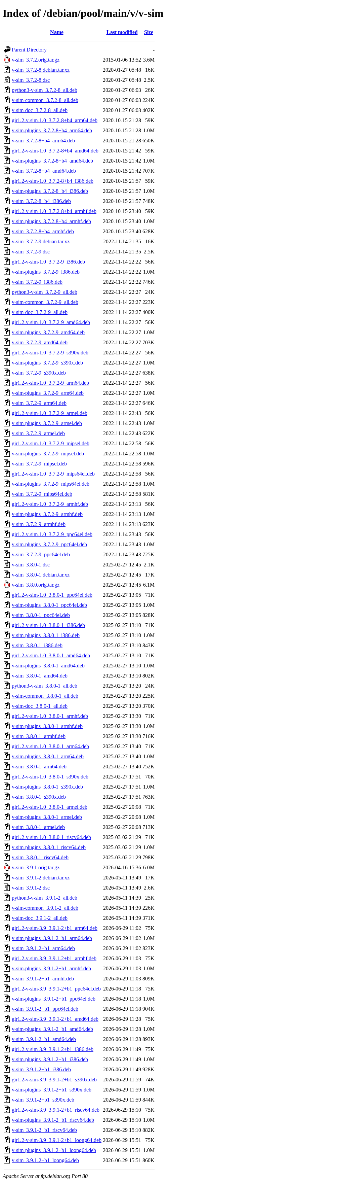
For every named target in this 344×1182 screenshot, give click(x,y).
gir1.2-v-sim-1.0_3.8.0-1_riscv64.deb (51, 837)
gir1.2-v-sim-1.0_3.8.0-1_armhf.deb (50, 716)
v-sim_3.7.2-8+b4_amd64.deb (44, 171)
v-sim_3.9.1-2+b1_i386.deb (41, 1069)
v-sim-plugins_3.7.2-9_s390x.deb (47, 363)
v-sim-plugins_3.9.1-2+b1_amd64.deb (52, 1029)
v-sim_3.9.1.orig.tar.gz (35, 867)
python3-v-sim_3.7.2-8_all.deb (44, 90)
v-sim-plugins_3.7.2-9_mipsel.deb (48, 453)
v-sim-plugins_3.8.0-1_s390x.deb (47, 787)
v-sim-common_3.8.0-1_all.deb (45, 696)
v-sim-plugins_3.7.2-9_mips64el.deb (50, 484)
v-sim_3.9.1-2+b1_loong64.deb (45, 1160)
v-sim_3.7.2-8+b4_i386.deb (41, 201)
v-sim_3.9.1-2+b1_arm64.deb (43, 948)
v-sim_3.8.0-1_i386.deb (37, 645)
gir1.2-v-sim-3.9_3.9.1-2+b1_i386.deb (52, 1049)
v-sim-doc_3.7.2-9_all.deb (40, 312)
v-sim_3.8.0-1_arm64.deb (39, 766)
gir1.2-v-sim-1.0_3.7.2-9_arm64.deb (50, 383)
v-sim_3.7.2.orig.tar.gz (35, 60)
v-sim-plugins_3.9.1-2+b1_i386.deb (50, 1059)
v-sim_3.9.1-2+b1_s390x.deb (43, 1100)
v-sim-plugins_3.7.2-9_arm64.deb (48, 393)
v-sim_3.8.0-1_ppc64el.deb (41, 615)
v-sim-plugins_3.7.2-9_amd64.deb (48, 332)
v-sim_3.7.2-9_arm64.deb (39, 403)
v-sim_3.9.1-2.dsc (31, 888)
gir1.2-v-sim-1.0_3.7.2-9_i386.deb (48, 262)
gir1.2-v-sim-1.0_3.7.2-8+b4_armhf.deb (54, 211)
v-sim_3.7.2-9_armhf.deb (39, 524)
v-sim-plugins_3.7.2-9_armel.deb (47, 423)
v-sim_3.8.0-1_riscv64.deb (40, 857)
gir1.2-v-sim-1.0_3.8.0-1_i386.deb (48, 625)
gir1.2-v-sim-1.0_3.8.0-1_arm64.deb (50, 746)
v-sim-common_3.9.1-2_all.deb (45, 908)
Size (148, 32)
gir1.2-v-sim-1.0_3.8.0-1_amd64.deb (51, 655)
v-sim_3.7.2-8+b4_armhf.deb (43, 231)
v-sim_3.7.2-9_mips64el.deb (42, 494)
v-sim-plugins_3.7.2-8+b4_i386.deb (50, 191)
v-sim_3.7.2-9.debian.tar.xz (41, 241)
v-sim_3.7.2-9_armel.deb (38, 433)
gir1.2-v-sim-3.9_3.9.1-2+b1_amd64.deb (55, 1019)
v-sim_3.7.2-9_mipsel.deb (39, 463)
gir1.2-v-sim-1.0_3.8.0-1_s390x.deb (50, 776)
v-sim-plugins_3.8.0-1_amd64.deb (48, 665)
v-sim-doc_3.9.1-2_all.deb (40, 918)
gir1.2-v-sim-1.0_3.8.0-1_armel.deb (49, 807)
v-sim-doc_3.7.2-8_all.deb (40, 110)
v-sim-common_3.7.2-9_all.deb (45, 302)
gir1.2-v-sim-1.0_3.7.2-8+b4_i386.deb (52, 181)
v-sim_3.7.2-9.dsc (31, 251)
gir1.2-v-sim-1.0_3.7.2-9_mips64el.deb (53, 474)
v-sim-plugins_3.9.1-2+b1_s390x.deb (51, 1089)
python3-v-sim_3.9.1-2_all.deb (44, 898)
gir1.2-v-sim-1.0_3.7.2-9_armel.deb (49, 413)
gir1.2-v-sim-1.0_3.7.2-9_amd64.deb (51, 322)
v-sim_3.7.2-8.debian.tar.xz (41, 70)
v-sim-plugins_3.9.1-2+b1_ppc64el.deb (53, 999)
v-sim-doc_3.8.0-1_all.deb (40, 706)
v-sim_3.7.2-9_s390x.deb (39, 373)
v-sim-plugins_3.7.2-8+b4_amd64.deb (52, 161)
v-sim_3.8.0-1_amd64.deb (40, 676)
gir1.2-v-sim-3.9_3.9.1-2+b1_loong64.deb (56, 1140)
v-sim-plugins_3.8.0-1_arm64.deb (48, 756)
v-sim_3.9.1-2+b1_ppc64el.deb (45, 1009)
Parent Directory (29, 50)
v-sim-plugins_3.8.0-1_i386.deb (46, 635)
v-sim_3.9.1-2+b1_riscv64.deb (44, 1130)
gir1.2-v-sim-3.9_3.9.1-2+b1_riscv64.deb (55, 1110)
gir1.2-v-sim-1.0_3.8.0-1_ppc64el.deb (52, 595)
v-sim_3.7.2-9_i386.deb (37, 282)
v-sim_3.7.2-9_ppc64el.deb (41, 554)
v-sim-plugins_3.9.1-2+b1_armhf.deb (51, 968)
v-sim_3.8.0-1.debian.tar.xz (41, 575)
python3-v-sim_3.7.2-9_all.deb (44, 292)
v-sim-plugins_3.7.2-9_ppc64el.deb (49, 544)
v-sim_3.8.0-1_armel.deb (38, 827)
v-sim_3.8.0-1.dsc (31, 564)
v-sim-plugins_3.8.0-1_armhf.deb (47, 726)
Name (56, 32)
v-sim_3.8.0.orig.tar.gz (35, 585)
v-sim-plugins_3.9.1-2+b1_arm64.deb (52, 938)
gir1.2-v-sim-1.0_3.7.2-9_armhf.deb (50, 504)
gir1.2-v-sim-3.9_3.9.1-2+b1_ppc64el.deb (56, 989)
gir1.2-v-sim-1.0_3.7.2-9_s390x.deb (50, 352)
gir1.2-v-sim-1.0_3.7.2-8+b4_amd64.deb (55, 150)
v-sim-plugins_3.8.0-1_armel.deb (47, 817)
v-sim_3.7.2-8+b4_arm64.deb (43, 140)
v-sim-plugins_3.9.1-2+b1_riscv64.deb (53, 1120)
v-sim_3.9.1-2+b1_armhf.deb (43, 978)
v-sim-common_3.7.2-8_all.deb (45, 100)
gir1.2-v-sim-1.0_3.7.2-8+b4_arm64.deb (54, 120)
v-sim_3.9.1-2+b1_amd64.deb (44, 1039)
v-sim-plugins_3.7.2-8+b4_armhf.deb (51, 221)
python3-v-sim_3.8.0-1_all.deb (44, 686)
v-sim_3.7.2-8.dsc (31, 80)
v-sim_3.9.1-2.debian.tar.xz (41, 877)
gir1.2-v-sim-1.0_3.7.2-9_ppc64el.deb (52, 534)
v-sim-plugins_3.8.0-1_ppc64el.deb (49, 605)
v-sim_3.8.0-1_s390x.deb (39, 797)
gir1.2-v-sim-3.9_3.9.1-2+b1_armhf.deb (54, 958)
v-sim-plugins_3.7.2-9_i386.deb (46, 272)
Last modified (122, 32)
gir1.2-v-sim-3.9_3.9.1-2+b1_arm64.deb (54, 928)
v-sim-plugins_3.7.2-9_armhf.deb (47, 514)
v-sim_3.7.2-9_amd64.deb (40, 342)
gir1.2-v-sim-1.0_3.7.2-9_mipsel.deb (50, 443)
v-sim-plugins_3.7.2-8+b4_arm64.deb (52, 130)
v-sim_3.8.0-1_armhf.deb (39, 736)
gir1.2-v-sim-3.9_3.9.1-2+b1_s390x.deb (54, 1079)
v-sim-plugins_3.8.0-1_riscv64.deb (49, 847)
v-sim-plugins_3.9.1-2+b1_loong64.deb (54, 1150)
